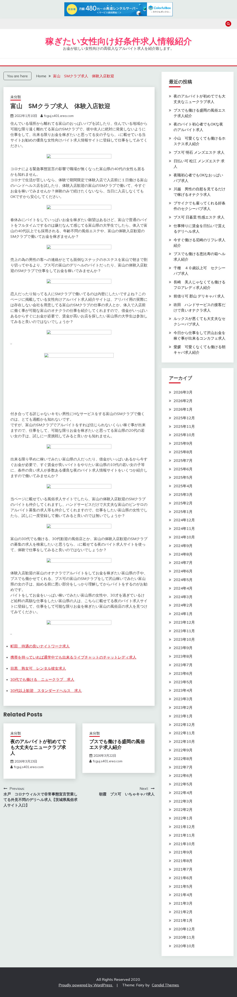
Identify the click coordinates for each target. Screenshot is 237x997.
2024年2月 (183, 605)
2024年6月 (183, 571)
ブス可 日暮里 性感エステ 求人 (199, 217)
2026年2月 (183, 400)
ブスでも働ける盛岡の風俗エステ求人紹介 (117, 744)
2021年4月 (183, 894)
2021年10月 (184, 843)
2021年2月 (183, 911)
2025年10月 (184, 434)
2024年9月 (183, 545)
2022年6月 (183, 775)
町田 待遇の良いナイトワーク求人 (40, 646)
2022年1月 (183, 818)
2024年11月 (184, 528)
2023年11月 (184, 630)
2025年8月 (183, 452)
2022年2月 (183, 809)
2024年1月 (183, 613)
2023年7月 (183, 665)
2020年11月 (184, 937)
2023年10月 (184, 639)
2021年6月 (183, 877)
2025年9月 (183, 443)
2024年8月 (183, 554)
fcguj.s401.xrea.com (59, 116)
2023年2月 (183, 707)
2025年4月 (183, 486)
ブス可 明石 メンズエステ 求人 (199, 152)
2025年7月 (183, 460)
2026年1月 (183, 409)
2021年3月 (183, 903)
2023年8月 (183, 656)
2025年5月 (183, 477)
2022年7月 (183, 767)
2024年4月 (183, 588)
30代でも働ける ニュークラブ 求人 (42, 679)
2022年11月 (184, 733)
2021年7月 (183, 869)
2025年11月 (184, 426)
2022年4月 (183, 792)
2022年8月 (183, 758)
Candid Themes (165, 985)
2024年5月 (183, 579)
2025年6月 (183, 469)
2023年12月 (184, 622)
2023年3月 (183, 699)
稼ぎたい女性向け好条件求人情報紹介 (118, 41)
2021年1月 (183, 920)
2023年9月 (183, 647)
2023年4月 (183, 690)
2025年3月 (183, 494)
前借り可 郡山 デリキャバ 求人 (199, 296)
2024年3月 (183, 596)
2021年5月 (183, 886)
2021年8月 (183, 860)
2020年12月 (184, 929)
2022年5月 (183, 784)
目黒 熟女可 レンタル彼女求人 (38, 668)
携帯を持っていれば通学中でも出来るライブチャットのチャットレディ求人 (73, 657)
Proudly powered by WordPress (86, 985)
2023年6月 (183, 673)
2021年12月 (184, 826)
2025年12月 (184, 418)
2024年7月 (183, 562)
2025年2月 (183, 503)
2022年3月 (183, 801)
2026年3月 (183, 392)
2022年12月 (184, 724)
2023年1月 (183, 716)
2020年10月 (184, 946)
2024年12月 (184, 520)
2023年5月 (183, 682)
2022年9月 (183, 750)
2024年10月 (184, 537)
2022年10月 (184, 741)
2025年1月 (183, 511)
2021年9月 (183, 852)
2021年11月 (184, 835)
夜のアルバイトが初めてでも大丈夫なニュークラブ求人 (38, 747)
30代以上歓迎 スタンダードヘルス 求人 (46, 690)
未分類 (15, 97)
